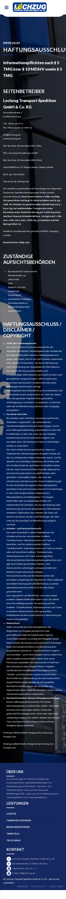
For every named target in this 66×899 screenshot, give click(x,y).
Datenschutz (38, 886)
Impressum (22, 886)
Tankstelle (12, 833)
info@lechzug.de (12, 135)
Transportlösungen (18, 820)
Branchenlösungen (18, 827)
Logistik (11, 813)
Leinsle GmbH (56, 886)
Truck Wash (13, 840)
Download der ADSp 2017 (16, 242)
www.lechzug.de (12, 138)
